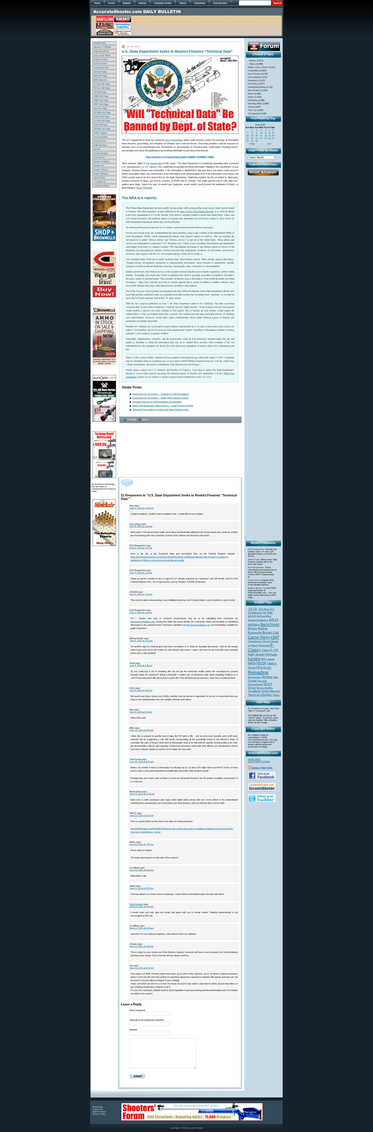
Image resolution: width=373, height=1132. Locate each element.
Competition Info (101, 67)
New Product (254, 90)
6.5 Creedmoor (261, 610)
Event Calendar (100, 173)
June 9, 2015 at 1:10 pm (141, 548)
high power (256, 654)
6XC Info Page (100, 108)
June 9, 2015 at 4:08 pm (141, 690)
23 (256, 138)
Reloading (252, 100)
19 (269, 135)
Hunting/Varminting (256, 87)
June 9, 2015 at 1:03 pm (141, 526)
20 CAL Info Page (101, 88)
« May (252, 144)
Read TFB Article (144, 188)
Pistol (251, 667)
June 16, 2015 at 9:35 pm (141, 968)
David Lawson (136, 904)
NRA (252, 663)
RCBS (267, 667)
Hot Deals (252, 84)
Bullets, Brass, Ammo (258, 67)
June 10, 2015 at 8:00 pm (141, 870)
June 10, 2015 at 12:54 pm (142, 794)
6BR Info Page (100, 76)
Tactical (251, 107)
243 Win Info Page (102, 112)
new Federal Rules (174, 140)
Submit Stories (99, 1111)
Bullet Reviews (100, 145)
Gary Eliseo (135, 524)
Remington (254, 677)
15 (252, 135)
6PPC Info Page (100, 104)
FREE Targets (100, 133)
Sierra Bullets (264, 687)
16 (256, 135)
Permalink (131, 419)
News (145, 419)
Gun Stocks (99, 157)
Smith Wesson (270, 691)
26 (269, 138)
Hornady (271, 654)
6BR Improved (100, 80)
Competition (253, 70)
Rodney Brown (255, 588)
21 (247, 138)
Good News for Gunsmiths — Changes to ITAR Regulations (160, 394)
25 (266, 138)
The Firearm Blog (154, 163)
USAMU (266, 695)
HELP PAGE (99, 178)
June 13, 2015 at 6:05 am (141, 946)
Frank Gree (253, 580)
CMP (275, 637)
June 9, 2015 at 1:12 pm (141, 573)
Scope (252, 680)
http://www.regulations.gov (143, 621)
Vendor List (98, 165)
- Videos (252, 64)
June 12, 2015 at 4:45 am (141, 906)
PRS (259, 668)
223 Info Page (99, 92)
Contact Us (97, 1109)
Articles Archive (100, 59)
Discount (264, 645)
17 (261, 135)
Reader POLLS (100, 169)
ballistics (254, 624)
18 (266, 135)
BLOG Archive (100, 63)
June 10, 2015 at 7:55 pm (141, 844)
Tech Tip (252, 110)
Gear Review (254, 74)
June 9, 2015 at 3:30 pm (141, 665)
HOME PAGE (99, 43)
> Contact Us (99, 182)
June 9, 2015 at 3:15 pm (141, 641)
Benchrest (270, 624)
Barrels (96, 149)
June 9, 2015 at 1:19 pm (141, 594)
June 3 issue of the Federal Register (197, 211)
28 (247, 141)
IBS (263, 659)
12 (269, 133)
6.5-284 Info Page (101, 120)
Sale (275, 677)
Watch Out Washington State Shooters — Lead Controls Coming (162, 406)
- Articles (252, 60)
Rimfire (267, 677)
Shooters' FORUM (102, 47)
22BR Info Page (100, 96)
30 (256, 141)
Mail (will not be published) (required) (147, 1020)
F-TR (274, 650)
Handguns (253, 80)
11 (266, 133)
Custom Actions (100, 153)
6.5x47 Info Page (101, 116)
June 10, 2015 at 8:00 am (141, 730)
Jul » (269, 144)
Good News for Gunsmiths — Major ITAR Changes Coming (160, 398)
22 (252, 138)
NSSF (261, 663)
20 (273, 135)
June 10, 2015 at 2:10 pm (141, 815)
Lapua (270, 659)
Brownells (255, 632)
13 (273, 133)
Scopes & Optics (101, 161)
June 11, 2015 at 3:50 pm (141, 888)
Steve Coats (254, 559)
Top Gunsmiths (100, 137)
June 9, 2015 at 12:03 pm (141, 508)
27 (273, 138)
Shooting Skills (254, 103)
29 (252, 141)
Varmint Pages (100, 71)
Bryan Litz (270, 632)
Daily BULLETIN (101, 51)
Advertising (97, 1107)
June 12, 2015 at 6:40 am (141, 928)
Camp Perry (259, 637)
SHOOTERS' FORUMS (259, 761)
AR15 (273, 620)
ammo (252, 616)
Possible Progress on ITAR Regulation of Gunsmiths (157, 402)
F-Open (264, 650)
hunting (254, 659)
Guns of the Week (102, 55)
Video (276, 695)
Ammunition (264, 616)
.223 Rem (264, 609)
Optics (251, 97)
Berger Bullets (258, 628)
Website (133, 1029)
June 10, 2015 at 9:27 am (141, 761)
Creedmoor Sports (259, 641)
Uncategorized (255, 113)
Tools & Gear (99, 141)
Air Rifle (268, 612)
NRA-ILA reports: (143, 198)
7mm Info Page (100, 125)
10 (261, 133)
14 (247, 135)
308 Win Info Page (102, 129)
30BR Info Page (100, 100)
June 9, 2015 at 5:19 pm (141, 712)
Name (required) (137, 1010)
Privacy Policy (99, 1114)
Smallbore (254, 691)
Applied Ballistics (258, 620)
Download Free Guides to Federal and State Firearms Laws (160, 409)
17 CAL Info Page (101, 84)
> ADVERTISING (101, 186)
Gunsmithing (254, 77)
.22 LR (252, 609)
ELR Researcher (256, 549)
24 (261, 138)
